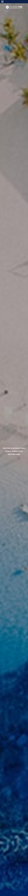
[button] (2, 2)
